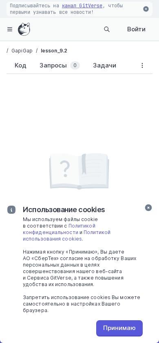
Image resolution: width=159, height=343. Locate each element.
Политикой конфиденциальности (59, 229)
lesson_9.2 (54, 51)
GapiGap (22, 51)
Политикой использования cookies (66, 235)
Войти (136, 29)
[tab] (19, 65)
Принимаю (119, 328)
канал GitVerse (82, 5)
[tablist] (69, 67)
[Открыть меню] (10, 29)
